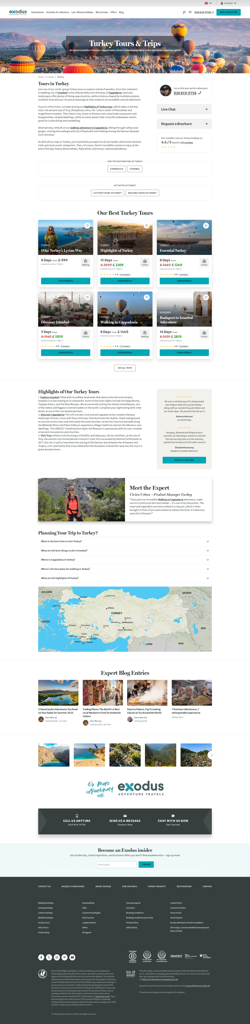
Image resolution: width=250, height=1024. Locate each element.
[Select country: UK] (208, 3)
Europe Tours (44, 922)
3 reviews (183, 274)
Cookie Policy (176, 903)
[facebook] (41, 957)
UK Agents (86, 932)
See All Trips (125, 368)
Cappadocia (115, 92)
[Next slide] (211, 755)
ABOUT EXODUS (103, 886)
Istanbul (62, 92)
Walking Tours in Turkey (142, 193)
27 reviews (125, 346)
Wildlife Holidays (45, 918)
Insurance (130, 908)
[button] (125, 541)
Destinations (37, 12)
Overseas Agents (133, 903)
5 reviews (65, 346)
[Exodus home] (18, 12)
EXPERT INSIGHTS (157, 886)
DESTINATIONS (184, 886)
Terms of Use (175, 913)
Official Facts (131, 927)
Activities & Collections (57, 12)
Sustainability (88, 903)
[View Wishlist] (190, 12)
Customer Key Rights (91, 913)
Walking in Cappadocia (170, 499)
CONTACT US (44, 886)
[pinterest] (64, 957)
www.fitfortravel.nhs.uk (198, 986)
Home (41, 77)
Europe (50, 77)
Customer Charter (178, 908)
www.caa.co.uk (102, 996)
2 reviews (183, 346)
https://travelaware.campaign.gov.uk (160, 979)
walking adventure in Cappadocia (88, 127)
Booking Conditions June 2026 (139, 918)
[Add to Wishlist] (87, 226)
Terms (195, 871)
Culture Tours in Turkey (107, 193)
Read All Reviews (184, 460)
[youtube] (72, 957)
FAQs (84, 908)
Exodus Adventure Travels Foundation (186, 922)
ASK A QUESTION (228, 12)
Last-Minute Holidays (82, 12)
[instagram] (57, 957)
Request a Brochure (176, 124)
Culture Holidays (45, 913)
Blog (121, 12)
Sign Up (146, 864)
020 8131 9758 (202, 12)
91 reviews (187, 142)
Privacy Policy (185, 871)
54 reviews (125, 274)
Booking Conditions (135, 913)
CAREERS (207, 886)
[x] (49, 957)
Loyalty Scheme (89, 922)
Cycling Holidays (45, 908)
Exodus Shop (43, 932)
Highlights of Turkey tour (98, 106)
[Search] (184, 12)
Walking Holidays (46, 903)
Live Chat (168, 109)
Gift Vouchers (88, 918)
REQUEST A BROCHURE (73, 886)
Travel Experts (176, 918)
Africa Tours (43, 927)
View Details (65, 281)
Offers (113, 12)
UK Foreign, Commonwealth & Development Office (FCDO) (189, 929)
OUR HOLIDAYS (129, 886)
